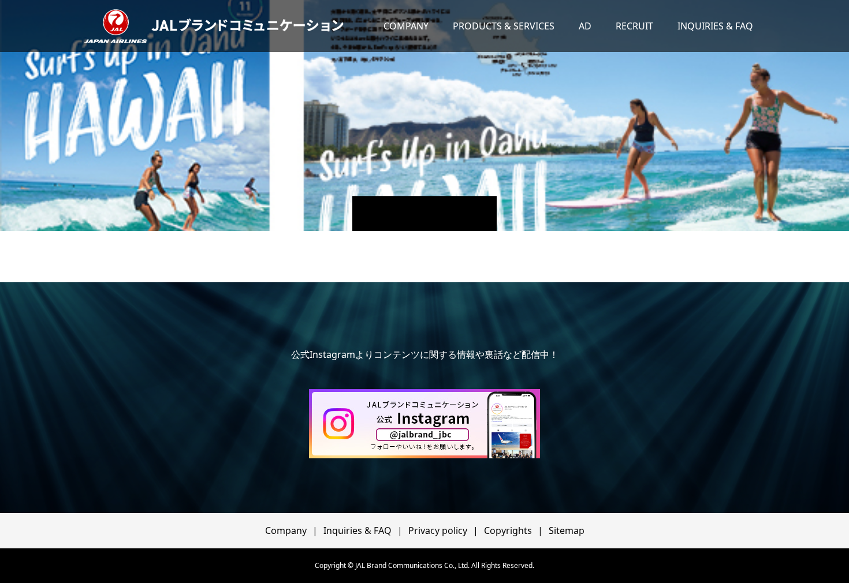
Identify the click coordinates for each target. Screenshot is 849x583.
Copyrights (508, 530)
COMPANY (406, 26)
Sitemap (566, 530)
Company (286, 530)
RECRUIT (634, 26)
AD (585, 26)
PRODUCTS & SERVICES (503, 26)
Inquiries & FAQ (357, 530)
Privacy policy (437, 530)
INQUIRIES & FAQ (715, 26)
